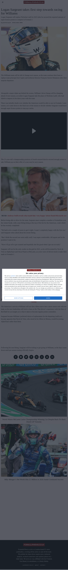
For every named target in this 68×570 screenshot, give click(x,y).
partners (13, 275)
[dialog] (34, 285)
